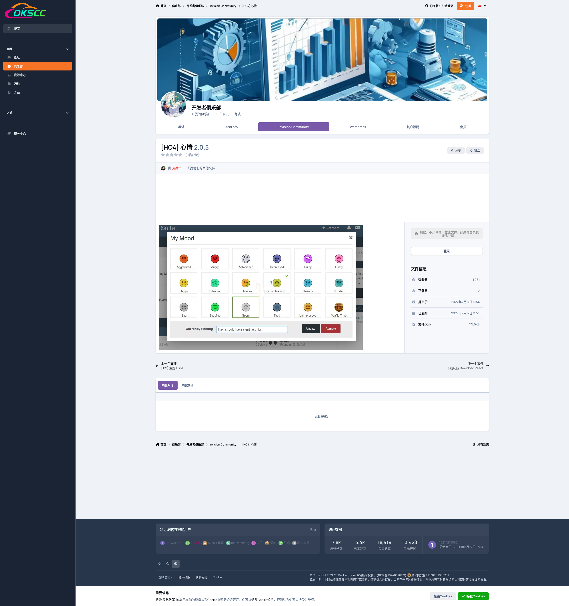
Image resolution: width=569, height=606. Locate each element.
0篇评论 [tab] (167, 385)
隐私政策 (184, 577)
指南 (179, 600)
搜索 (17, 28)
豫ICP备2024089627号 (392, 575)
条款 (159, 600)
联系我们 (201, 577)
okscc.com (348, 575)
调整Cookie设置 (262, 600)
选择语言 (164, 577)
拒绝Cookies (443, 596)
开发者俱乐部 (206, 107)
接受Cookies (476, 596)
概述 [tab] (181, 127)
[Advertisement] (289, 484)
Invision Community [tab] (293, 127)
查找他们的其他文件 (201, 168)
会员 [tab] (463, 127)
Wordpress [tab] (358, 127)
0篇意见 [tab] (187, 385)
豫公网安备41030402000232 (430, 575)
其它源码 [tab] (413, 127)
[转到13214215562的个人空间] (432, 545)
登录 (447, 251)
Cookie (217, 577)
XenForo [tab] (231, 127)
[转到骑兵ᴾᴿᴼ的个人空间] (163, 168)
